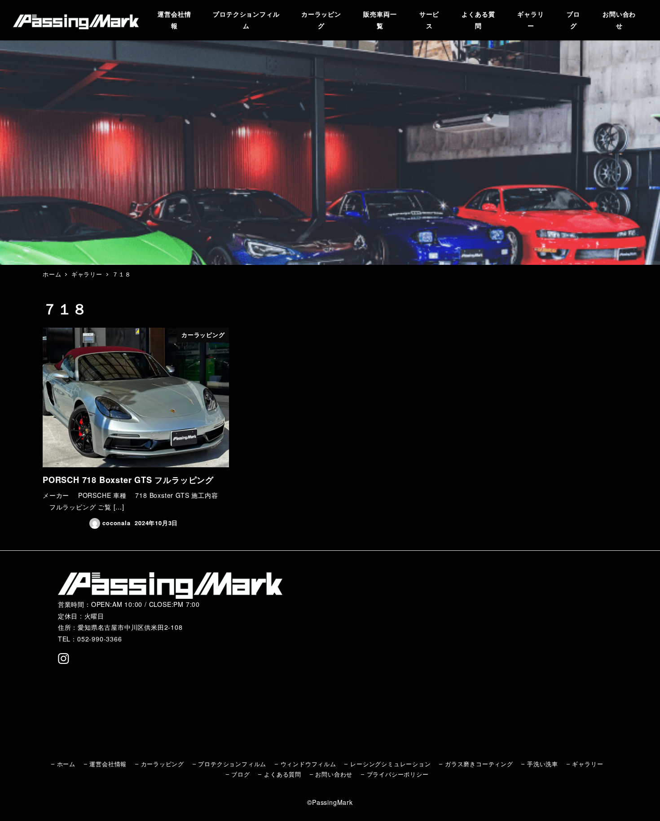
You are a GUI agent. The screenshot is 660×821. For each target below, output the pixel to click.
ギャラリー (587, 764)
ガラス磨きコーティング (479, 764)
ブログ (240, 774)
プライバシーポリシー (398, 774)
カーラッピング (163, 764)
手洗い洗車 (542, 764)
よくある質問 (282, 774)
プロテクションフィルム (232, 764)
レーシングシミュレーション (390, 764)
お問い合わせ (333, 774)
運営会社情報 (108, 764)
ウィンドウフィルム (308, 764)
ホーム (66, 764)
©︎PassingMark (330, 802)
